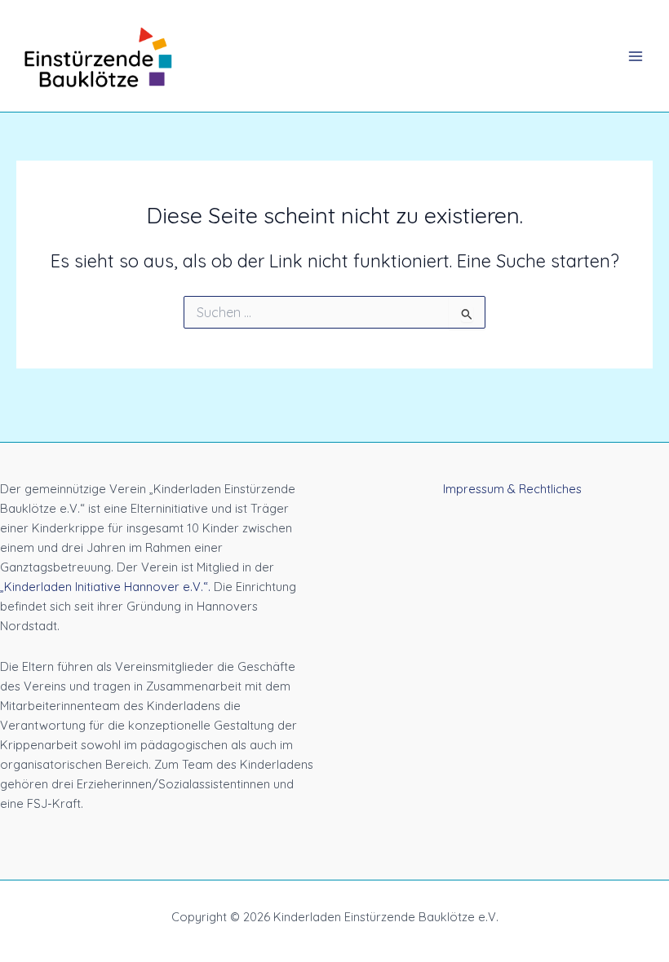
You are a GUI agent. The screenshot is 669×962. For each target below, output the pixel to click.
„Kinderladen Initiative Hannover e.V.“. (105, 586)
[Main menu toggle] (635, 56)
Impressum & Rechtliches (512, 488)
